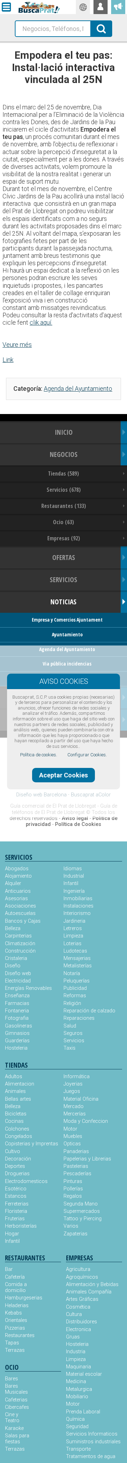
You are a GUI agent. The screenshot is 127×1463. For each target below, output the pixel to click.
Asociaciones (20, 906)
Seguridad (77, 1427)
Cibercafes (17, 1407)
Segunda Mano (81, 1204)
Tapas (12, 1343)
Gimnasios (17, 1033)
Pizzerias (15, 1328)
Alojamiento (18, 876)
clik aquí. (41, 322)
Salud (70, 1026)
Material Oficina (81, 1099)
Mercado (74, 1106)
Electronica (78, 1329)
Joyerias (73, 1084)
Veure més (17, 344)
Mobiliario (77, 1397)
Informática (77, 1077)
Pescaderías (77, 1174)
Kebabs (13, 1313)
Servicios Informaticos (91, 1434)
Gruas (73, 1337)
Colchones (17, 1129)
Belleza (12, 928)
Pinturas (73, 1181)
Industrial (74, 876)
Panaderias (76, 1152)
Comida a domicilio (16, 1287)
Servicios (74, 1041)
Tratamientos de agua (90, 1456)
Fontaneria (17, 1011)
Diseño (12, 966)
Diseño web (18, 974)
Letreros (73, 928)
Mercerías (75, 1114)
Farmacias (17, 1003)
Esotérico (15, 1189)
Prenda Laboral (83, 1412)
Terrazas (15, 1350)
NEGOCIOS (64, 454)
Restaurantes (19, 1335)
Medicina (76, 1382)
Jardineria (74, 921)
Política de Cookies (78, 824)
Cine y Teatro (12, 1418)
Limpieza (73, 936)
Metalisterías (78, 966)
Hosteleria (16, 1048)
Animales (15, 1091)
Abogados (17, 869)
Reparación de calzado (89, 1011)
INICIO (64, 432)
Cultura (74, 1314)
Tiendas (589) (63, 473)
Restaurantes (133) (63, 506)
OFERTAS (63, 557)
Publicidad (75, 988)
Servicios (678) (64, 490)
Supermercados (82, 1211)
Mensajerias (77, 958)
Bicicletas (15, 1114)
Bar (9, 1269)
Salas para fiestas (17, 1439)
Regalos (73, 1196)
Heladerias (17, 1306)
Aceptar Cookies (63, 775)
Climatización (20, 944)
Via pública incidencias (67, 663)
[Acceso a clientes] (100, 7)
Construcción (20, 951)
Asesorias (16, 899)
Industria (75, 1352)
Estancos (15, 1196)
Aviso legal (75, 818)
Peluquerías (77, 981)
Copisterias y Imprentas (31, 1144)
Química (75, 1419)
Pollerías (73, 1189)
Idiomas (73, 869)
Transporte (78, 1449)
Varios (71, 1226)
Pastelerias (76, 1166)
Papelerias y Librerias (87, 1159)
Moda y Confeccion (86, 1121)
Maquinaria (78, 1367)
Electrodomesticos (26, 1181)
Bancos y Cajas (23, 921)
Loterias (72, 944)
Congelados (18, 1136)
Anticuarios (18, 891)
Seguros (73, 1033)
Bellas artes (18, 1099)
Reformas (75, 996)
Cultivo (12, 1152)
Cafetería (15, 1277)
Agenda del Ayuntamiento (78, 388)
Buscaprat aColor (91, 795)
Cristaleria (16, 958)
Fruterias (15, 1219)
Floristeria (16, 1211)
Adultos (13, 1077)
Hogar (12, 1234)
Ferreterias (17, 1204)
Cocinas (14, 1121)
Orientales (16, 1320)
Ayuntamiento (67, 634)
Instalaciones (78, 906)
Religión (72, 1003)
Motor (70, 1129)
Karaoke (14, 1428)
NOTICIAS (63, 601)
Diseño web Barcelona (41, 795)
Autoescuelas (20, 913)
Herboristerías (21, 1226)
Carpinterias (18, 936)
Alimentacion (19, 1084)
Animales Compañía (88, 1292)
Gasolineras (18, 1026)
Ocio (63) (63, 522)
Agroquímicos (82, 1277)
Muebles (73, 1136)
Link (7, 359)
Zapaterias (75, 1234)
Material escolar (84, 1374)
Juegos (72, 1091)
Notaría (72, 974)
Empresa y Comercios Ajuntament (67, 619)
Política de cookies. (38, 754)
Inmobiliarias (78, 899)
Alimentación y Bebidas (92, 1284)
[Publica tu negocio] (118, 7)
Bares (11, 1379)
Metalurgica (79, 1389)
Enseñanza (17, 996)
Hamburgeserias (19, 1298)
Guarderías (17, 1041)
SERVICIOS (63, 579)
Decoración (18, 1159)
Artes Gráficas (82, 1299)
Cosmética (78, 1307)
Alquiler (13, 883)
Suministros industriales (93, 1442)
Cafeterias (16, 1400)
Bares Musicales (16, 1389)
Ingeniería (74, 891)
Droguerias (17, 1174)
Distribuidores (81, 1322)
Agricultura (78, 1269)
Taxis (69, 1048)
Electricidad (18, 981)
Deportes (15, 1166)
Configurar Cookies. (87, 754)
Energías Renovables (28, 988)
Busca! (101, 28)
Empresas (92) (63, 538)
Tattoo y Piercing (83, 1219)
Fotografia (17, 1018)
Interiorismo (77, 913)
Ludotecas (75, 951)
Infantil (71, 883)
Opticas (72, 1144)
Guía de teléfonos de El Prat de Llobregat (64, 809)
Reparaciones (79, 1018)
